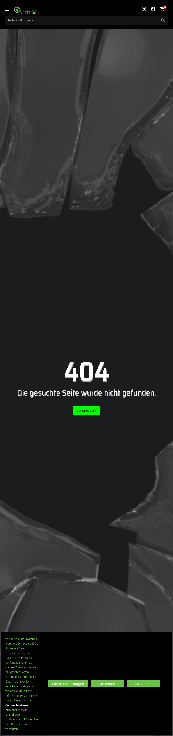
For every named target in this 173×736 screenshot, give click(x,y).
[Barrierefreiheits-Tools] (144, 9)
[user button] (153, 9)
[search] (86, 20)
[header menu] (9, 10)
